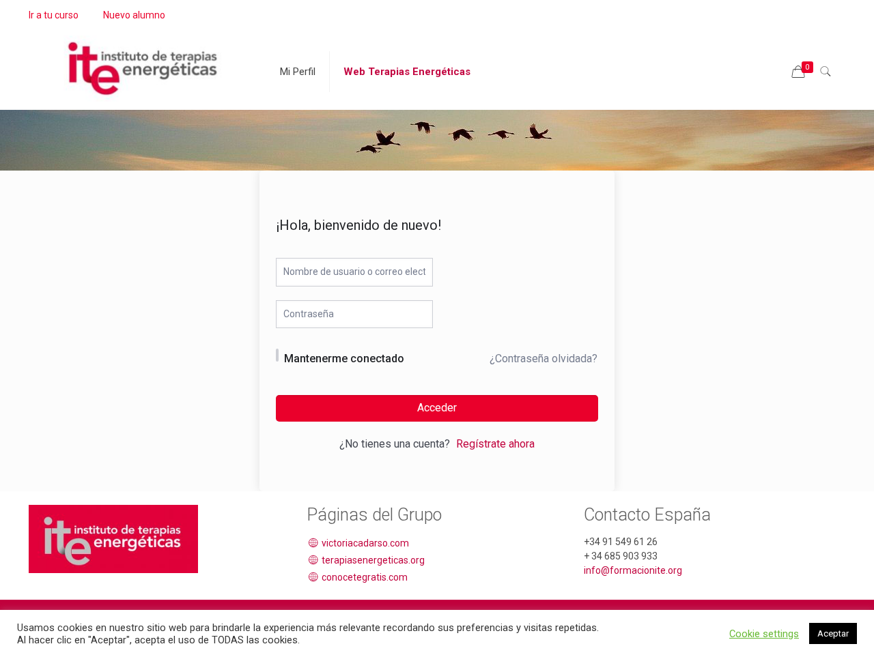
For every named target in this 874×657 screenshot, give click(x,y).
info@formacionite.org (633, 570)
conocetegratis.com (364, 577)
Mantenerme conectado (344, 358)
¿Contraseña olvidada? (543, 358)
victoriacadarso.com (364, 543)
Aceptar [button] (833, 633)
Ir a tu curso (54, 15)
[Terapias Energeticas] (144, 61)
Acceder (437, 407)
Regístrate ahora (495, 443)
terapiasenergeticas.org (372, 560)
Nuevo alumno (134, 15)
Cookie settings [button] (764, 634)
